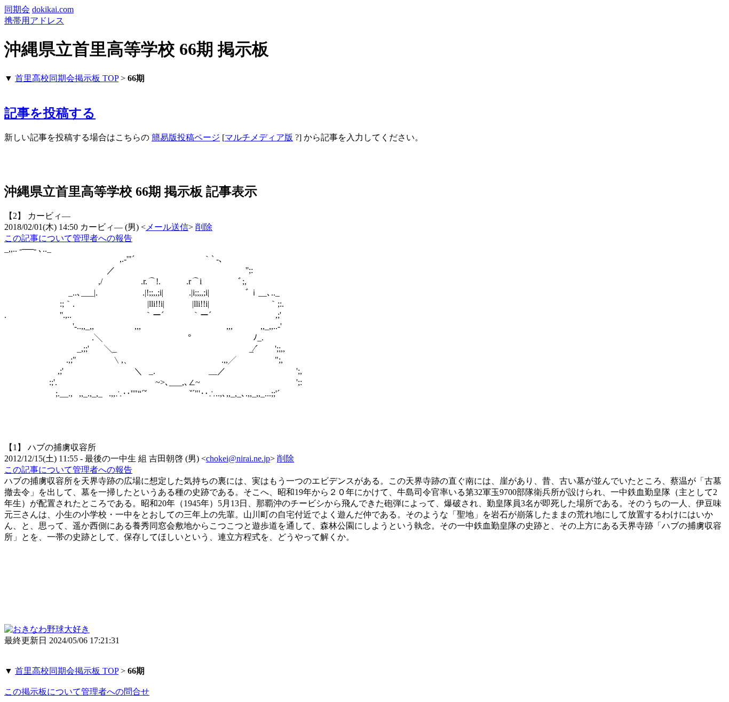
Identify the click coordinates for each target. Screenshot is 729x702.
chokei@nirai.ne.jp (238, 458)
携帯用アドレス (34, 20)
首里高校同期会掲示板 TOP (66, 78)
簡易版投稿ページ (186, 137)
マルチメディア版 (259, 137)
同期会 (17, 9)
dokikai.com (53, 9)
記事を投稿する (50, 113)
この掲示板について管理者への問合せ (76, 691)
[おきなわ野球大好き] (47, 629)
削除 (203, 227)
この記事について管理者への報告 (68, 238)
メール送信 (167, 227)
